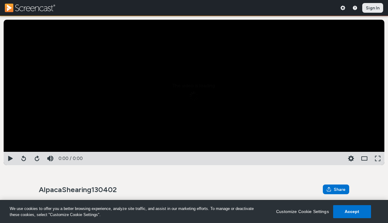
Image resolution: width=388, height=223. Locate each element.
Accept (352, 211)
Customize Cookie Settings (302, 211)
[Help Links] (355, 8)
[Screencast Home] (34, 8)
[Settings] (343, 8)
